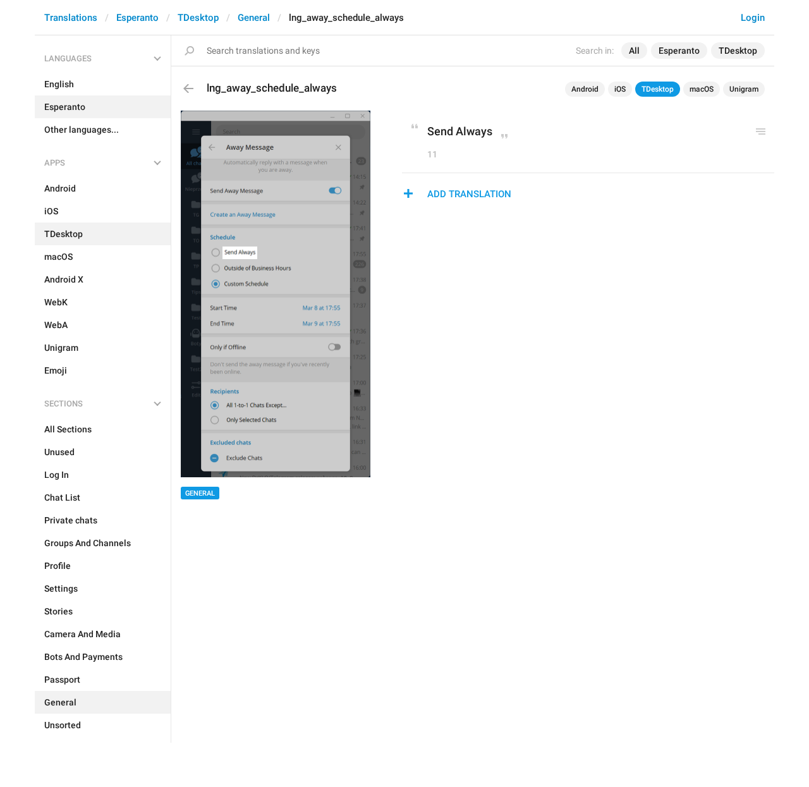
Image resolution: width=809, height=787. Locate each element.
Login (753, 17)
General (254, 17)
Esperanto (137, 17)
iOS (620, 89)
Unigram (743, 89)
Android (585, 89)
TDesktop (198, 17)
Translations (70, 17)
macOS (702, 89)
